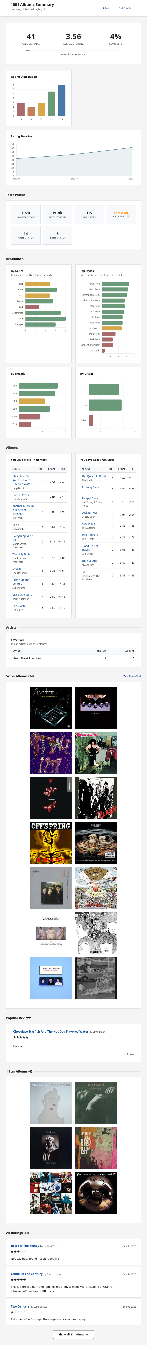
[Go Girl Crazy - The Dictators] (96, 753)
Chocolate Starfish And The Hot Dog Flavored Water (23, 480)
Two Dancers (90, 535)
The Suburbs (89, 561)
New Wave (88, 523)
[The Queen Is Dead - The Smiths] (96, 1103)
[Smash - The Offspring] (51, 843)
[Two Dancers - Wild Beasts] (51, 1103)
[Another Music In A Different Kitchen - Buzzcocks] (51, 888)
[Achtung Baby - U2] (51, 1193)
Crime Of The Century (20, 581)
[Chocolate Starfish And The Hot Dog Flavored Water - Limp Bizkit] (96, 843)
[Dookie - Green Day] (96, 888)
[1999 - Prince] (51, 753)
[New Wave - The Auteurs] (51, 1148)
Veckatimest (89, 512)
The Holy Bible (21, 554)
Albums (108, 8)
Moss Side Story (22, 595)
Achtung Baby (90, 487)
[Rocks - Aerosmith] (96, 708)
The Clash (18, 606)
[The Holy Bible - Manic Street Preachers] (51, 933)
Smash (16, 569)
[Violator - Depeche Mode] (51, 798)
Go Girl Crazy (20, 495)
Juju (84, 572)
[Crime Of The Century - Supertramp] (51, 708)
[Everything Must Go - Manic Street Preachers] (51, 978)
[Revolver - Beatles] (96, 933)
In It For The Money (25, 1246)
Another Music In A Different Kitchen (23, 510)
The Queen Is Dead (94, 476)
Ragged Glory (90, 498)
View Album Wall (132, 676)
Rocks (16, 525)
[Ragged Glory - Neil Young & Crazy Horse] (96, 1193)
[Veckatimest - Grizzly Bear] (96, 1148)
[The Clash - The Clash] (96, 798)
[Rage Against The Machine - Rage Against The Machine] (96, 978)
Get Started (126, 8)
